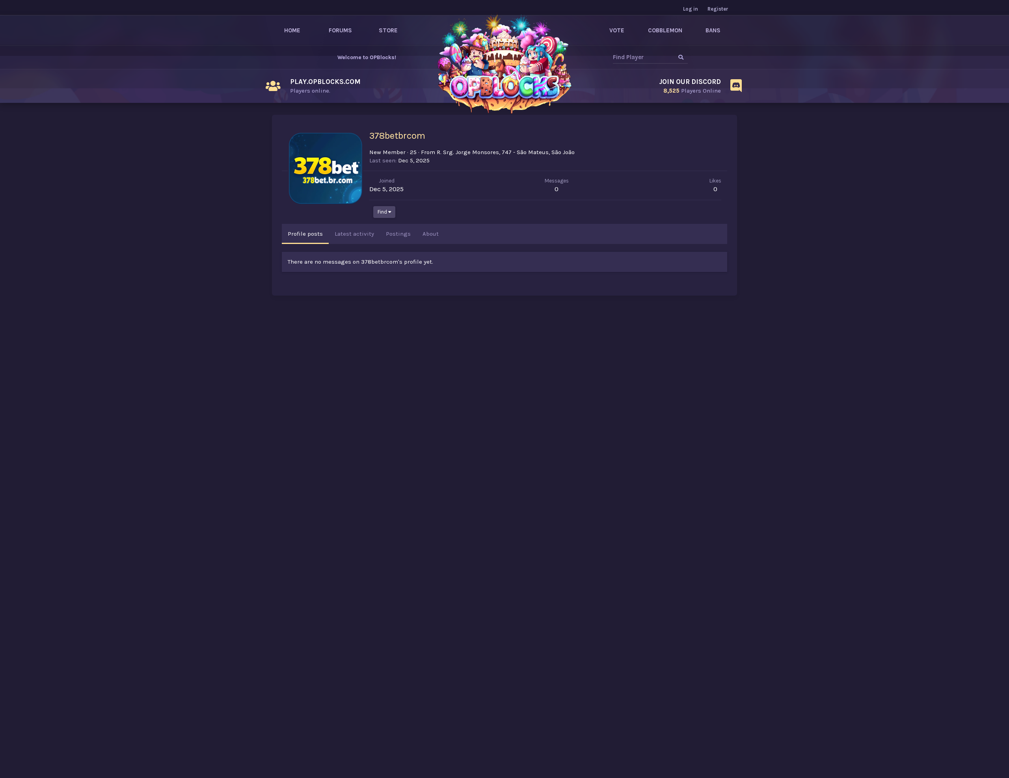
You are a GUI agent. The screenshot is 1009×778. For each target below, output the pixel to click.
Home (292, 30)
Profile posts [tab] (305, 233)
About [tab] (431, 233)
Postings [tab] (398, 233)
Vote (616, 30)
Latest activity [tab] (354, 233)
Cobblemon (665, 30)
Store (388, 30)
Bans (713, 30)
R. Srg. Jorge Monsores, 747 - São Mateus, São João (506, 152)
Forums (340, 30)
